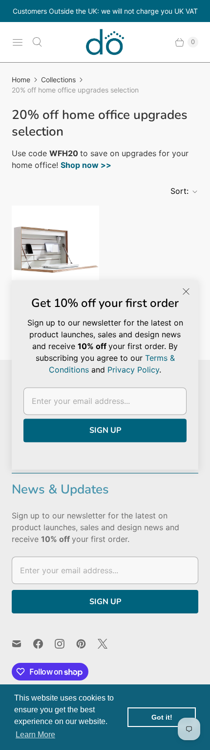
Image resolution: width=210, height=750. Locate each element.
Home (21, 79)
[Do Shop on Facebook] (44, 644)
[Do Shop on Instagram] (65, 644)
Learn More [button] (35, 734)
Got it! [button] (161, 717)
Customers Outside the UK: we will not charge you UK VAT (105, 11)
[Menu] (17, 42)
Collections (58, 79)
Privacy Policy (133, 370)
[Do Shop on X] (108, 644)
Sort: (177, 191)
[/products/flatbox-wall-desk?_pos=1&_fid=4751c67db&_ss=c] (55, 249)
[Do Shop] (105, 42)
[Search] (37, 42)
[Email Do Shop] (22, 644)
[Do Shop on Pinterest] (87, 644)
